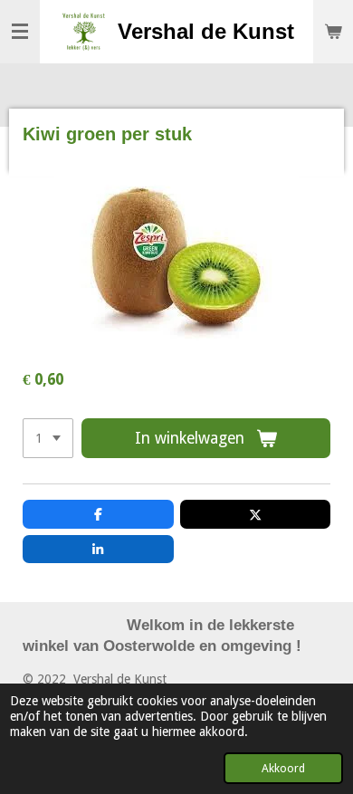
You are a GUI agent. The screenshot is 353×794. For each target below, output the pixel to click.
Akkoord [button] (283, 768)
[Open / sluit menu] (20, 31)
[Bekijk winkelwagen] (333, 31)
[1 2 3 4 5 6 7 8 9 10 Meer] (48, 438)
